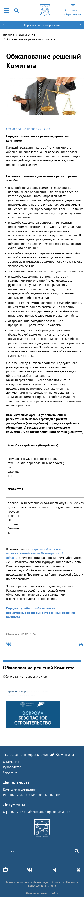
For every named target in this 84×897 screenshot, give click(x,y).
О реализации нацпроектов (42, 25)
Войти (54, 893)
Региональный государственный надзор (32, 795)
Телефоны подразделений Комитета (38, 754)
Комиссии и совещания (19, 789)
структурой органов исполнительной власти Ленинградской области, (34, 553)
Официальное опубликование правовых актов (36, 812)
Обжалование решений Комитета (31, 39)
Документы (27, 35)
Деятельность (16, 782)
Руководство (12, 767)
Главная (8, 35)
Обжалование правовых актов (28, 129)
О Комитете (11, 762)
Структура (10, 772)
